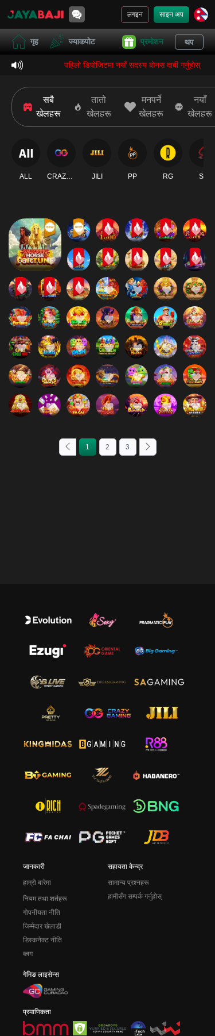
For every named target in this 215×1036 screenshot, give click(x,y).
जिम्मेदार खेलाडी (42, 926)
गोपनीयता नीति (41, 912)
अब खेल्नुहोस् (34, 255)
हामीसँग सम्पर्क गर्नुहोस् (135, 896)
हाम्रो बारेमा (37, 883)
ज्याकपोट (82, 41)
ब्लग (28, 954)
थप (189, 42)
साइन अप (171, 14)
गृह (34, 41)
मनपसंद (35, 221)
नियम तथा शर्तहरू (45, 899)
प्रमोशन (151, 41)
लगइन (135, 14)
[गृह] (35, 14)
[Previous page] (67, 447)
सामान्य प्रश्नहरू (128, 883)
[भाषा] (201, 14)
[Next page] (148, 447)
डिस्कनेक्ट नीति (42, 940)
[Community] (77, 14)
